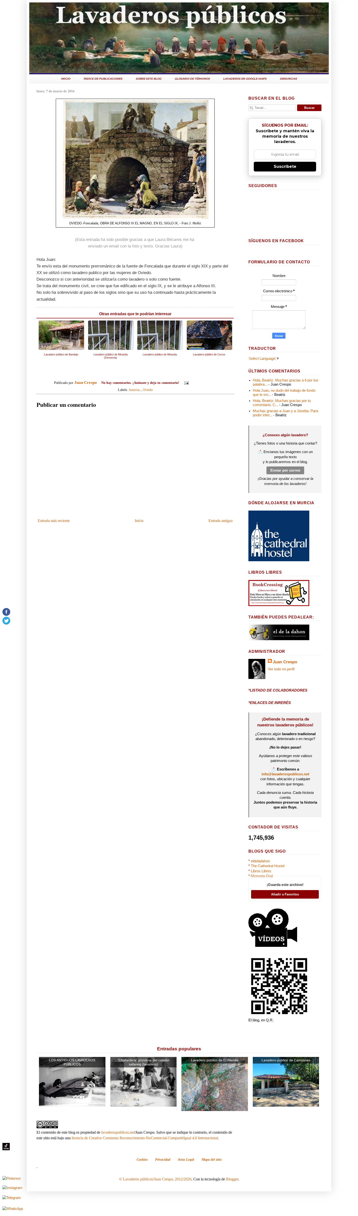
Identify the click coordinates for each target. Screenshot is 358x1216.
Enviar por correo (285, 470)
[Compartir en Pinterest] (213, 382)
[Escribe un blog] (200, 382)
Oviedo (148, 390)
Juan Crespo (285, 661)
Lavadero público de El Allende (214, 1060)
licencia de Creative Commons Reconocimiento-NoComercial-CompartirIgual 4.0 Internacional (145, 1138)
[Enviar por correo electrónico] (195, 382)
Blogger (232, 1179)
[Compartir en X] (204, 382)
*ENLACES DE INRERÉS (269, 703)
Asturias (134, 390)
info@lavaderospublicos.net (285, 774)
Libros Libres (261, 871)
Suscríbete (285, 166)
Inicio (139, 521)
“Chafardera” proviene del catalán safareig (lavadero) (143, 1062)
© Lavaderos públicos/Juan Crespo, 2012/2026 (155, 1179)
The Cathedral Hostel (267, 866)
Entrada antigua (220, 521)
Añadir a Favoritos (285, 894)
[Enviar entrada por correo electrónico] (186, 383)
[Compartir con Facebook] (209, 382)
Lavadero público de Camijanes (286, 1060)
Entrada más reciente (54, 521)
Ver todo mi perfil (281, 669)
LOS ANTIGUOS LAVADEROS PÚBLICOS (72, 1062)
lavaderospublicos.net (117, 1132)
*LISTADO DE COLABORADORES (277, 690)
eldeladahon (260, 861)
